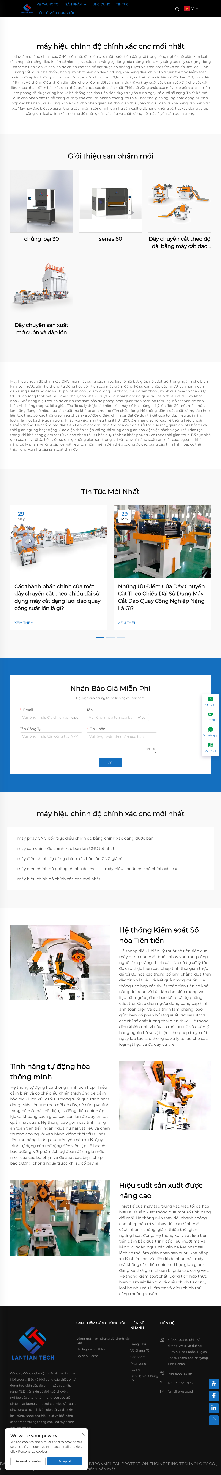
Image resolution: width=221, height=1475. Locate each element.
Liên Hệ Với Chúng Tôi (55, 13)
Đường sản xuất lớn (91, 1349)
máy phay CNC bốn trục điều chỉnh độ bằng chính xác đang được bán (85, 838)
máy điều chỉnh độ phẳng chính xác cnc (56, 868)
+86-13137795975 (180, 1383)
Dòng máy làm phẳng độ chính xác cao (103, 1341)
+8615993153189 (180, 1374)
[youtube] (214, 1384)
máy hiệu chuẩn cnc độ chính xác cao (141, 868)
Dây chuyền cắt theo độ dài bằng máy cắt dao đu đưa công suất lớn (179, 243)
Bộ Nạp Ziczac (87, 1356)
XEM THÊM (24, 623)
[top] (214, 1420)
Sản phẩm (74, 4)
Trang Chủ (138, 1344)
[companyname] (27, 8)
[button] (100, 637)
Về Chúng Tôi (48, 4)
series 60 (110, 239)
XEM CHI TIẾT (41, 201)
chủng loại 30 (41, 239)
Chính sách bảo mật (95, 1469)
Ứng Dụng (101, 4)
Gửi (111, 763)
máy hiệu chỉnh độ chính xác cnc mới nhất (58, 879)
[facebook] (214, 1396)
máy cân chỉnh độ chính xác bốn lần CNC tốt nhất (65, 848)
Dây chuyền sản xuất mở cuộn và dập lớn (41, 329)
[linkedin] (214, 1408)
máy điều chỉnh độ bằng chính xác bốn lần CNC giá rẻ (70, 858)
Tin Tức (122, 4)
